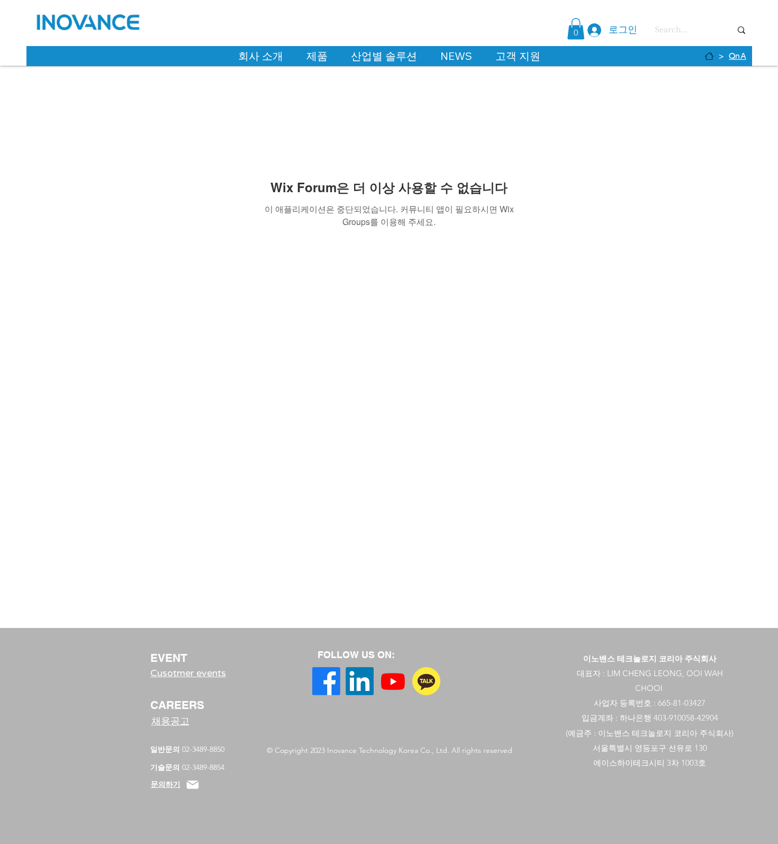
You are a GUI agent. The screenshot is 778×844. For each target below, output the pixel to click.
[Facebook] (326, 681)
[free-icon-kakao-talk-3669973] (426, 681)
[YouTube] (393, 681)
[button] (576, 29)
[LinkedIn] (360, 681)
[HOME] (709, 56)
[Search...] (741, 30)
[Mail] (193, 785)
